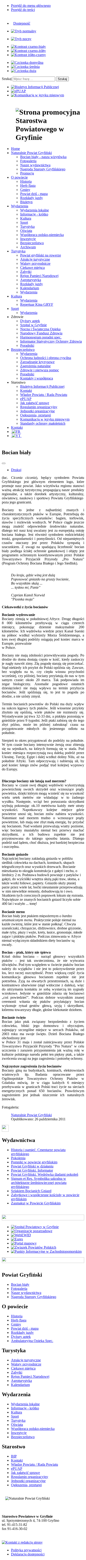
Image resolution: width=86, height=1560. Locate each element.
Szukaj (7, 79)
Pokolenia (18, 1158)
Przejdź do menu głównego (31, 6)
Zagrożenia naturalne (35, 366)
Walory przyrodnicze (35, 263)
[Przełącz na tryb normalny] (23, 31)
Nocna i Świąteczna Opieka (40, 329)
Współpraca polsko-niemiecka (42, 235)
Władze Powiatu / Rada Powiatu (43, 395)
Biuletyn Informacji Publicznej (42, 386)
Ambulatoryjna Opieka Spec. (32, 1341)
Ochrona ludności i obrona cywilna (45, 358)
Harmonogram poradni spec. (40, 337)
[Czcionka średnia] (25, 67)
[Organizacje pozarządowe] (31, 1231)
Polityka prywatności (26, 1550)
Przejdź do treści (23, 10)
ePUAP (25, 399)
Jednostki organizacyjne (37, 411)
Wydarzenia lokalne (34, 210)
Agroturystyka (30, 280)
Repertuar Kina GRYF (36, 304)
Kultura (25, 218)
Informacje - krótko (34, 214)
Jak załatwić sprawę (34, 403)
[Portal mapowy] (24, 1243)
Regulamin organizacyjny (38, 407)
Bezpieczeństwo (32, 243)
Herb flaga (28, 185)
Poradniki (27, 345)
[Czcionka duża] (23, 71)
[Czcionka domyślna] (27, 62)
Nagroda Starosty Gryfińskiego (42, 169)
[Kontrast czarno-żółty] (28, 51)
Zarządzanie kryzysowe (37, 362)
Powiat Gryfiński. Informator (32, 1170)
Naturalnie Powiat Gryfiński (31, 1115)
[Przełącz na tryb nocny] (21, 39)
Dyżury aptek (30, 321)
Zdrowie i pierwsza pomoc (39, 370)
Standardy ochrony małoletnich (42, 423)
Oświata (26, 231)
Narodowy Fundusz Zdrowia (41, 333)
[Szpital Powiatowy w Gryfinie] (35, 1227)
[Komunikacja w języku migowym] (37, 95)
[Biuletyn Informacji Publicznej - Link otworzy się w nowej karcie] (35, 87)
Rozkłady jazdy (31, 198)
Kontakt (26, 391)
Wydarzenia (28, 292)
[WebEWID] (21, 1235)
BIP (14, 1456)
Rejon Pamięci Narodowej (39, 276)
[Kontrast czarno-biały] (28, 47)
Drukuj (16, 470)
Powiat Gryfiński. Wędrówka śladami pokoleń (44, 1174)
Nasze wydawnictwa (35, 165)
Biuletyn (26, 202)
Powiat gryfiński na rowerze (40, 255)
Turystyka (27, 226)
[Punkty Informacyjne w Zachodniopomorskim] (46, 1251)
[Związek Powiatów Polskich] (33, 1247)
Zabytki (25, 272)
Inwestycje (28, 239)
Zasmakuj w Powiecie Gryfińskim (36, 1203)
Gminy (25, 190)
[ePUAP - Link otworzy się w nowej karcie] (18, 91)
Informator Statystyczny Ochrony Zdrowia (51, 341)
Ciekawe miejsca (32, 267)
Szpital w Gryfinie (33, 325)
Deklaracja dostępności (27, 1554)
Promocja (27, 173)
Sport (24, 222)
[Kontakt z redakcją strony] (22, 1542)
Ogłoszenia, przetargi (35, 415)
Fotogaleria (28, 161)
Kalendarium (29, 288)
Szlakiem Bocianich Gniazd (31, 1191)
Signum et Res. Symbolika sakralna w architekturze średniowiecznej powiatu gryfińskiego (39, 1183)
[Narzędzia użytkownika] (4, 463)
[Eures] (17, 1239)
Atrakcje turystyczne (35, 259)
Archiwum (28, 247)
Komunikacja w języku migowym (44, 419)
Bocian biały (20, 1284)
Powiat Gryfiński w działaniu (32, 1166)
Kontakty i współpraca (36, 378)
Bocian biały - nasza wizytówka (43, 157)
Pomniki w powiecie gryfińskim (34, 1162)
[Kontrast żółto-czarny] (28, 55)
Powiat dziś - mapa (34, 194)
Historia (26, 181)
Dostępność (21, 23)
